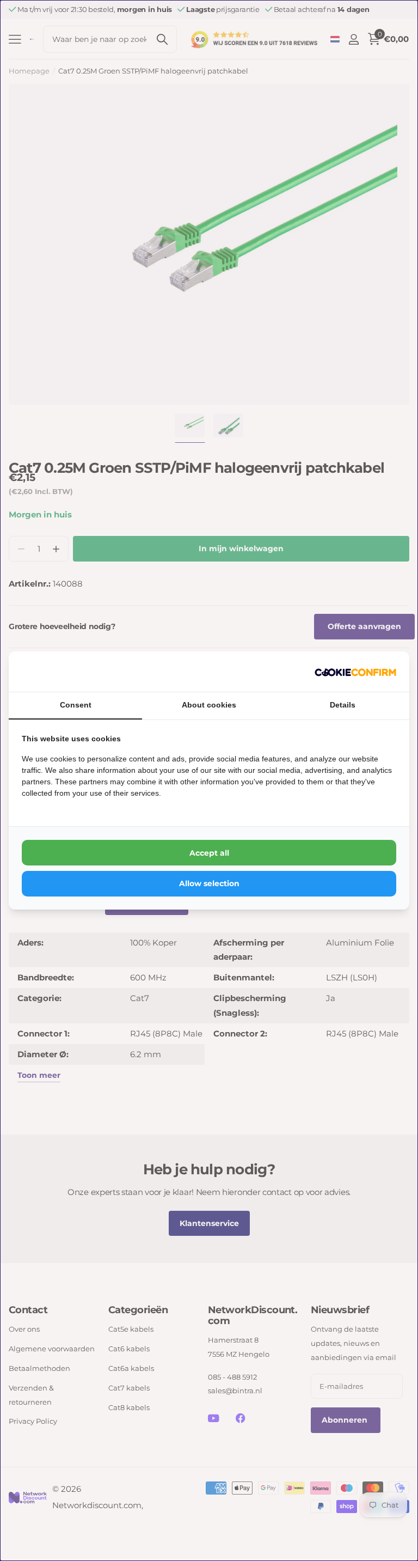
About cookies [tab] (209, 704)
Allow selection (209, 883)
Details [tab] (342, 704)
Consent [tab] (75, 704)
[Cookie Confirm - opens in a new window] (355, 671)
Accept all (209, 853)
